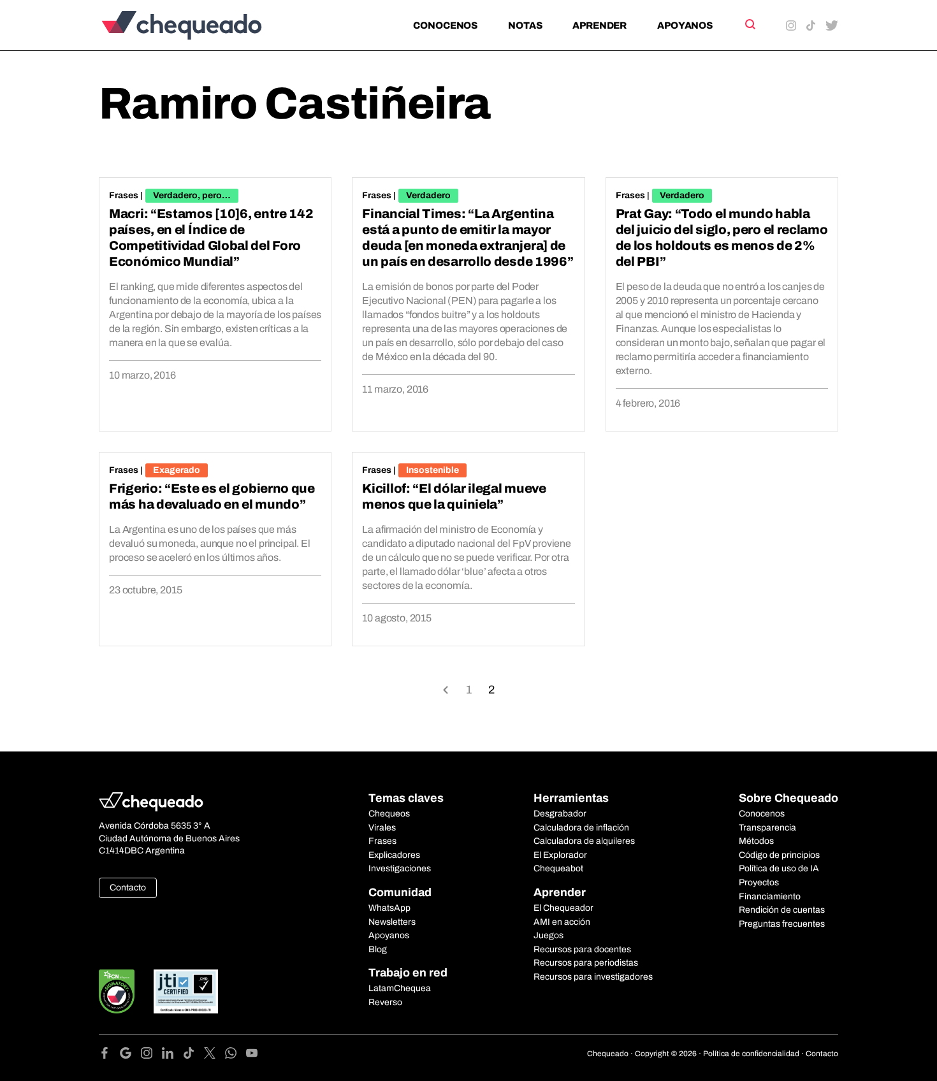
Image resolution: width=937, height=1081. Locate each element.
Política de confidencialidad (751, 1053)
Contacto (128, 887)
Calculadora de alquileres (584, 841)
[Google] (130, 1055)
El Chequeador (563, 908)
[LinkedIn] (172, 1055)
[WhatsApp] (235, 1055)
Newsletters (392, 922)
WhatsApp (389, 908)
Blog (377, 949)
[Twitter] (214, 1055)
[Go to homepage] (203, 25)
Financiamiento (770, 896)
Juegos (548, 935)
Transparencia (767, 827)
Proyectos (759, 882)
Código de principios (779, 855)
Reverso (385, 1002)
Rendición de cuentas (782, 910)
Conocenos (445, 25)
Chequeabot (558, 868)
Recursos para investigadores (593, 977)
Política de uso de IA (779, 868)
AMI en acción (562, 922)
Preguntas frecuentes (782, 924)
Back (445, 688)
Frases (123, 195)
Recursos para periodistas (586, 963)
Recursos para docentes (582, 949)
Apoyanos (685, 25)
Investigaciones (399, 868)
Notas (525, 25)
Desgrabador (560, 813)
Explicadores (394, 855)
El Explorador (560, 855)
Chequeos (389, 813)
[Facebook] (109, 1055)
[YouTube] (252, 1055)
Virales (382, 827)
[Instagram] (151, 1055)
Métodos (756, 841)
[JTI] (186, 991)
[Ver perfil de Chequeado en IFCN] (116, 991)
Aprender (599, 25)
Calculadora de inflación (581, 827)
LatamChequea (399, 988)
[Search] (749, 24)
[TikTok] (193, 1055)
